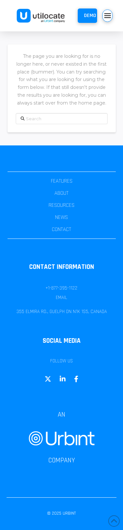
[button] (87, 15)
